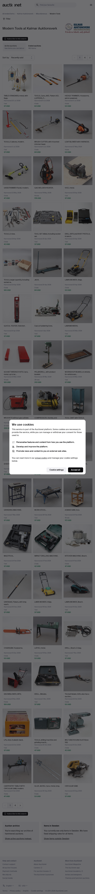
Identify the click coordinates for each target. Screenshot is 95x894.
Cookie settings (56, 470)
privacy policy (41, 458)
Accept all (75, 470)
